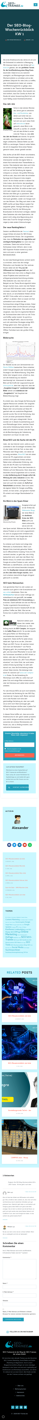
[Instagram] (12, 1407)
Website (5, 1301)
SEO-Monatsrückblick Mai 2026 (15, 866)
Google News (9, 925)
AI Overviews (13, 917)
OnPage (9, 937)
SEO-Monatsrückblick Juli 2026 (15, 859)
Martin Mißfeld (8, 367)
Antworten (5, 1220)
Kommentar (7, 1258)
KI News (24, 927)
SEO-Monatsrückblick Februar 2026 (16, 880)
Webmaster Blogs (28, 510)
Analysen (19, 917)
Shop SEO (27, 945)
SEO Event (16, 940)
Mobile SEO (9, 932)
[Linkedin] (21, 1407)
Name (5, 1283)
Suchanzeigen (26, 948)
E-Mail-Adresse (9, 741)
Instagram (14, 927)
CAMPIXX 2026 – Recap (19, 1158)
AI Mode (8, 917)
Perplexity (15, 938)
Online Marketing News (22, 935)
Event (11, 922)
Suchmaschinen (12, 950)
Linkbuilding (19, 929)
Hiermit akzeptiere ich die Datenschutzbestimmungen (13, 750)
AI (5, 917)
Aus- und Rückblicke (21, 113)
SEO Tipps (23, 943)
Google (27, 922)
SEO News (17, 943)
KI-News (20, 927)
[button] (9, 845)
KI (17, 927)
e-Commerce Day (23, 920)
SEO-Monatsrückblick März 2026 (15, 873)
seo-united (7, 592)
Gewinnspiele (20, 922)
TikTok (26, 952)
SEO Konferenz (24, 940)
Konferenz (9, 929)
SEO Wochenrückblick (17, 945)
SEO (23, 937)
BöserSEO (21, 454)
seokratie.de (20, 123)
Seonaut (26, 231)
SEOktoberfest (8, 595)
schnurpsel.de (8, 385)
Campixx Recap (24, 917)
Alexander (20, 828)
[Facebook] (25, 1407)
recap (19, 937)
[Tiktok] (17, 1407)
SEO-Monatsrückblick (14, 40)
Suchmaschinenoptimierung (14, 952)
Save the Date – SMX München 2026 (16, 888)
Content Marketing (12, 919)
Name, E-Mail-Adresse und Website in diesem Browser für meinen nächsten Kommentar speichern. (19, 1313)
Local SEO (28, 930)
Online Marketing (16, 933)
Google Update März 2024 (18, 925)
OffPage (17, 932)
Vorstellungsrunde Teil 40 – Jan (19, 1110)
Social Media (17, 947)
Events (13, 922)
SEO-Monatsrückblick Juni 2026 (15, 895)
